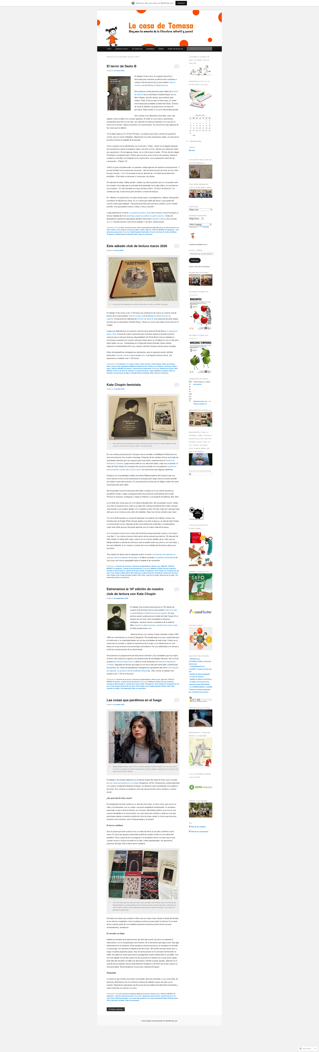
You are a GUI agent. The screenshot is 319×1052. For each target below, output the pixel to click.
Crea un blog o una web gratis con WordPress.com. (159, 1021)
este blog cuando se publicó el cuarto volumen (145, 215)
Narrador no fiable (117, 1000)
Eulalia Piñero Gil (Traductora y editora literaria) (137, 573)
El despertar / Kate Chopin (154, 570)
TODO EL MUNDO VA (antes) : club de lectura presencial (131, 368)
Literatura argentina (129, 994)
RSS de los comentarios (199, 831)
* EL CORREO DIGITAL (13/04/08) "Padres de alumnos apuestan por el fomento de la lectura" (200, 689)
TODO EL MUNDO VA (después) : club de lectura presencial (140, 567)
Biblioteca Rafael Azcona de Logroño (152, 613)
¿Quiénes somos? (121, 49)
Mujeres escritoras (143, 994)
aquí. (150, 628)
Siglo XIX (164, 566)
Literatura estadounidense (141, 566)
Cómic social (115, 366)
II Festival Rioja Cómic (124, 661)
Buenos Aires (155, 996)
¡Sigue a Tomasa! (196, 250)
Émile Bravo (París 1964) (169, 368)
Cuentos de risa (130, 227)
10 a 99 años (120, 364)
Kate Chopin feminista (124, 384)
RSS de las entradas (198, 827)
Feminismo (159, 573)
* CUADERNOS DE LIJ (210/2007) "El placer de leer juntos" (200, 669)
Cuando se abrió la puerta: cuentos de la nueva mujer (125, 570)
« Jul (193, 135)
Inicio (109, 49)
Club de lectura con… (200, 401)
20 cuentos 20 (137, 49)
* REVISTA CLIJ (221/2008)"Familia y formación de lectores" (200, 661)
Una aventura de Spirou (122, 373)
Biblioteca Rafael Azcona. (157, 85)
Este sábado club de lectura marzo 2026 (137, 245)
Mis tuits (192, 150)
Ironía (167, 232)
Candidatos (150, 49)
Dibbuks (110, 371)
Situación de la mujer (167, 575)
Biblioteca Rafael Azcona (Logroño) (163, 568)
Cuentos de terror (167, 996)
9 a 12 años (120, 227)
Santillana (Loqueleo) (161, 371)
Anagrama (146, 996)
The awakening (125, 688)
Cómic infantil (156, 364)
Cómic (137, 364)
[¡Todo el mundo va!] (194, 280)
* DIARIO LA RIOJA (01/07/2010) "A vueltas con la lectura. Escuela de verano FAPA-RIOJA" (200, 681)
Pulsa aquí (194, 260)
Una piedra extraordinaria (165, 557)
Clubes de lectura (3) (175, 49)
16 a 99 (118, 994)
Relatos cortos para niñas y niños (133, 230)
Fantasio (131, 371)
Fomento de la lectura (123, 566)
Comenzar (181, 3)
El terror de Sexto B (121, 66)
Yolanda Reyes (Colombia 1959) (126, 234)
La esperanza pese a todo (144, 371)
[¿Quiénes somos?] (206, 280)
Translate (205, 227)
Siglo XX (148, 230)
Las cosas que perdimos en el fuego (134, 700)
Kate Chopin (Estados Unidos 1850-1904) (130, 575)
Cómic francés (145, 364)
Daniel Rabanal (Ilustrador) (139, 232)
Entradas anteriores (116, 1009)
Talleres (161, 49)
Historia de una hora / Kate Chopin (132, 686)
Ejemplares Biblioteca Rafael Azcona (134, 366)
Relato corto (115, 230)
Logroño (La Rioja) (152, 575)
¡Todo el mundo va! (200, 404)
